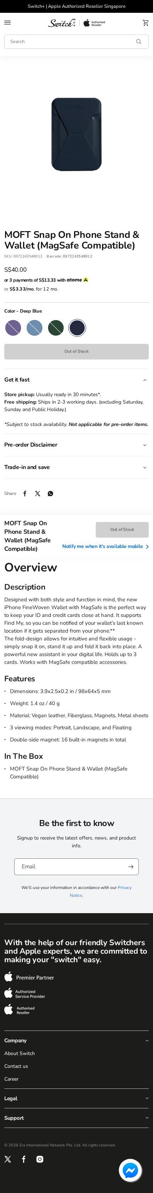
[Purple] (13, 328)
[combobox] (76, 41)
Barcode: (54, 256)
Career (11, 1079)
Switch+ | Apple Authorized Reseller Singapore (77, 6)
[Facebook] (28, 493)
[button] (7, 23)
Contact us (16, 1066)
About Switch (19, 1053)
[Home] (76, 22)
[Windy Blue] (34, 328)
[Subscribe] (130, 866)
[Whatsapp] (54, 493)
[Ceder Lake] (56, 328)
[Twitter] (41, 493)
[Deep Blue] (77, 328)
